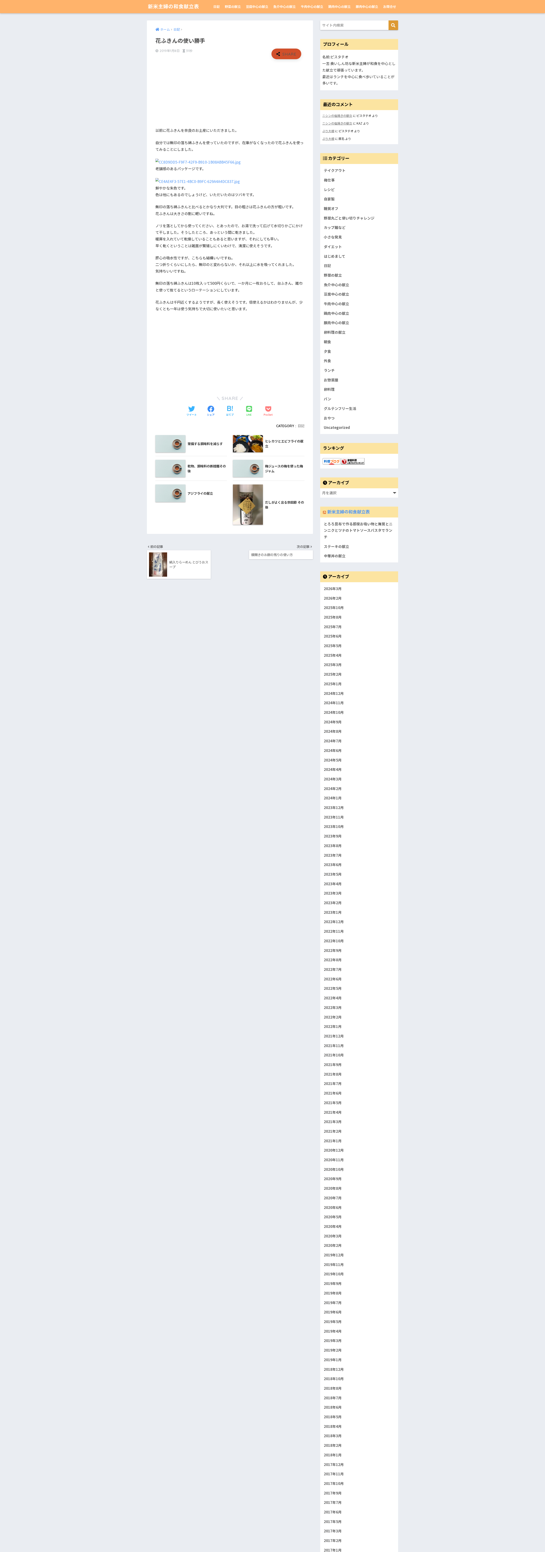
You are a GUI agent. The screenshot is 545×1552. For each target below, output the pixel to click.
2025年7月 (333, 626)
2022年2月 (333, 1017)
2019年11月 (334, 1264)
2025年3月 (333, 664)
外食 (327, 360)
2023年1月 (333, 912)
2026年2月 (333, 598)
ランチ (329, 370)
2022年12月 (334, 921)
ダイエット (333, 246)
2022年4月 (333, 997)
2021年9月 (333, 1064)
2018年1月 (333, 1454)
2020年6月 (333, 1207)
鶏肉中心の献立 (339, 6)
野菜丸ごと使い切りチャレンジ (349, 218)
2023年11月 (334, 817)
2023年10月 (334, 826)
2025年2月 (333, 674)
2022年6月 (333, 978)
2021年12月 (334, 1036)
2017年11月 (334, 1473)
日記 (216, 6)
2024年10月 (334, 712)
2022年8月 (333, 959)
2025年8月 (333, 617)
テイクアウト (335, 170)
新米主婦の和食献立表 (173, 6)
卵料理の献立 (335, 332)
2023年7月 (333, 855)
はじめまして (334, 256)
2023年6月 (333, 864)
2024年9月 (333, 721)
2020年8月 (333, 1188)
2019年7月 (333, 1302)
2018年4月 (333, 1426)
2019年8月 (333, 1293)
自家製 (329, 198)
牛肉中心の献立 (312, 6)
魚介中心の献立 (284, 6)
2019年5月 (333, 1321)
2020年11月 (334, 1159)
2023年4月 (333, 883)
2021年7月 (333, 1083)
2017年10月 (334, 1483)
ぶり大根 (328, 131)
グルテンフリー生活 (340, 408)
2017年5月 (333, 1521)
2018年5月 (333, 1416)
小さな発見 (333, 237)
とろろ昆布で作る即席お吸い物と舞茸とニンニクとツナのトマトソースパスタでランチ (358, 530)
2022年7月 (333, 969)
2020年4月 (333, 1226)
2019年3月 (333, 1340)
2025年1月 (333, 683)
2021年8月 (333, 1074)
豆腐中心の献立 (257, 6)
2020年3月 (333, 1236)
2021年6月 (333, 1093)
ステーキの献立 (336, 546)
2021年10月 (334, 1055)
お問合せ (389, 6)
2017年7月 (333, 1502)
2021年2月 (333, 1131)
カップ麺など (335, 227)
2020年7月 (333, 1197)
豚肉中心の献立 (367, 6)
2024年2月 (333, 788)
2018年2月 (333, 1445)
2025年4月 (333, 655)
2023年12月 (334, 807)
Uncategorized (337, 427)
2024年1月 (333, 797)
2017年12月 (334, 1464)
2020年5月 (333, 1216)
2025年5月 (333, 645)
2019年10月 (334, 1273)
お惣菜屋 (331, 379)
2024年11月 (334, 702)
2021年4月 (333, 1112)
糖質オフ (331, 208)
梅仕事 (329, 180)
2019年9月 (333, 1283)
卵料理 (329, 389)
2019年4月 (333, 1331)
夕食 (327, 351)
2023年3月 (333, 893)
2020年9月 (333, 1178)
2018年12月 (334, 1369)
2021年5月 (333, 1102)
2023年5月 (333, 874)
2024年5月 (333, 760)
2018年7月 (333, 1397)
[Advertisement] (229, 93)
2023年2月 (333, 902)
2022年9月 (333, 950)
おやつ (329, 418)
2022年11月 (334, 931)
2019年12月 (334, 1254)
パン (327, 398)
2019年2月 (333, 1350)
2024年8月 (333, 731)
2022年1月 (333, 1026)
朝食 (327, 341)
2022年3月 (333, 1007)
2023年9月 (333, 836)
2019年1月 (333, 1359)
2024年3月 (333, 779)
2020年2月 (333, 1245)
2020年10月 (334, 1169)
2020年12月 (334, 1150)
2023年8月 (333, 845)
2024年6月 (333, 750)
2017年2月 (333, 1540)
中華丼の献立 (335, 555)
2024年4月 (333, 769)
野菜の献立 (233, 6)
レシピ (329, 189)
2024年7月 (333, 740)
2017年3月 (333, 1530)
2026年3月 (333, 588)
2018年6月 (333, 1407)
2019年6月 (333, 1312)
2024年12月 (334, 693)
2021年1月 (333, 1140)
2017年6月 (333, 1512)
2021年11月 (334, 1045)
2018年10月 (334, 1378)
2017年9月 (333, 1493)
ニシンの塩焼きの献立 (337, 115)
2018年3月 (333, 1435)
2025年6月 (333, 636)
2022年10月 (334, 940)
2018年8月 (333, 1388)
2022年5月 (333, 988)
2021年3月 (333, 1121)
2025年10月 (334, 607)
